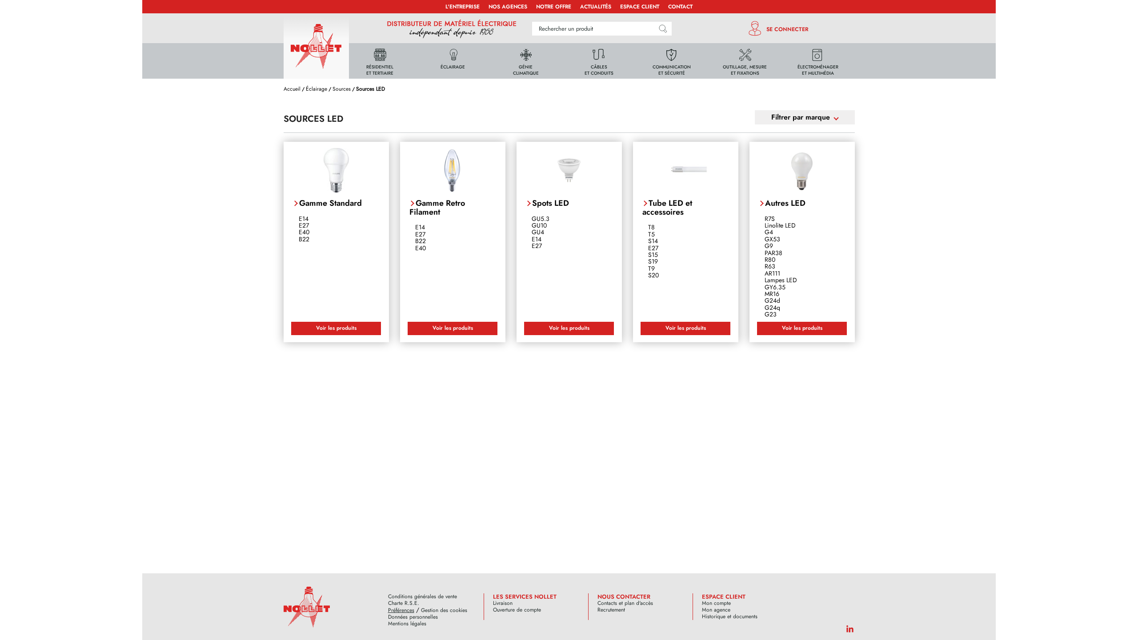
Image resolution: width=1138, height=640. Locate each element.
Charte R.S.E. (403, 603)
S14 (653, 240)
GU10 (539, 225)
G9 (769, 245)
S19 (653, 261)
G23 (771, 314)
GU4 (538, 232)
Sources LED (370, 89)
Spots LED (550, 203)
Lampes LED (781, 280)
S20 (653, 275)
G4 (769, 232)
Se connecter (787, 29)
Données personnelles (413, 617)
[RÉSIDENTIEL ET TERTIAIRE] (380, 60)
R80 (770, 259)
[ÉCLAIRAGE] (453, 60)
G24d (772, 300)
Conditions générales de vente (422, 596)
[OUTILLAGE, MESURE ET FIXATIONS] (745, 60)
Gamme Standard (330, 203)
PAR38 (773, 252)
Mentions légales (407, 623)
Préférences (401, 610)
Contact (680, 7)
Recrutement (611, 610)
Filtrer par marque (800, 117)
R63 (770, 266)
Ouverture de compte (517, 610)
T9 (651, 268)
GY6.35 (775, 287)
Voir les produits (336, 328)
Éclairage (316, 89)
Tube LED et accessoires (667, 207)
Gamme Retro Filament (437, 207)
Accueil (292, 89)
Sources (342, 89)
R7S (770, 218)
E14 (304, 218)
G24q (772, 307)
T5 (651, 234)
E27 (304, 225)
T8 (651, 227)
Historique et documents (729, 616)
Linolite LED (780, 225)
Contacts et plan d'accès (625, 603)
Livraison (503, 603)
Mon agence (716, 610)
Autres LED (785, 203)
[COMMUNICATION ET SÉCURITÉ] (672, 60)
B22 (304, 239)
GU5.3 (540, 218)
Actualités (595, 7)
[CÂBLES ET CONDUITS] (599, 60)
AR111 (772, 273)
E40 (304, 232)
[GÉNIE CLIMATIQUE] (526, 60)
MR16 (772, 293)
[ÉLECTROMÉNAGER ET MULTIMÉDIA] (818, 60)
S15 (653, 254)
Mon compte (716, 603)
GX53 (772, 239)
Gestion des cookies (444, 610)
